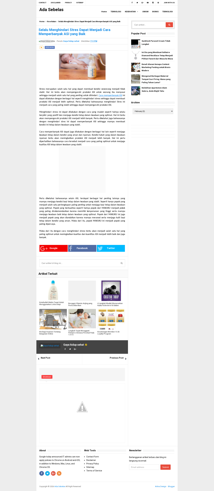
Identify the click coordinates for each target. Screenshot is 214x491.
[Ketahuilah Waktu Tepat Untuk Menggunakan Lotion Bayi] (53, 290)
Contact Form (92, 456)
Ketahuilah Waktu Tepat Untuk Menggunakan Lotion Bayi (51, 303)
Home (42, 22)
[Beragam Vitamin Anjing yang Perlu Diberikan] (82, 291)
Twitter (111, 248)
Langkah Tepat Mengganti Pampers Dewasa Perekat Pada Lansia (81, 333)
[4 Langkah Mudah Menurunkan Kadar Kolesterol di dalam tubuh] (111, 291)
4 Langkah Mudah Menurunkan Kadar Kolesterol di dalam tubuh (110, 305)
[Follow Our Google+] (142, 3)
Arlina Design (160, 486)
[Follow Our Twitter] (137, 3)
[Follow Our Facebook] (132, 3)
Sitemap (90, 467)
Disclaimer (91, 460)
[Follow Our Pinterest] (158, 3)
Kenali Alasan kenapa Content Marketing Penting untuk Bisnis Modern (156, 67)
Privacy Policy (92, 463)
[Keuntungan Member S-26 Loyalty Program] (111, 319)
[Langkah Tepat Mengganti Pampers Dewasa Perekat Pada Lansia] (82, 318)
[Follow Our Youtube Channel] (147, 3)
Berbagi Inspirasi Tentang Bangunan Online (49, 333)
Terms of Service (94, 470)
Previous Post (117, 358)
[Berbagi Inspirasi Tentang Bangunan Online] (53, 319)
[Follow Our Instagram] (153, 3)
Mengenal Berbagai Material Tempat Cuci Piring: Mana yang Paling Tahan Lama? (156, 79)
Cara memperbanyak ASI (110, 95)
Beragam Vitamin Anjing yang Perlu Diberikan (80, 304)
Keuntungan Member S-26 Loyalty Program (108, 333)
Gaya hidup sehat (73, 344)
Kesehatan (51, 22)
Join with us (169, 3)
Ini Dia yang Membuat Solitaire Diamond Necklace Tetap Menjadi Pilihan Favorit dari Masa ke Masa (157, 55)
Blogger (171, 486)
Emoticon (47, 377)
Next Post (45, 358)
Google (53, 248)
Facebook (82, 248)
